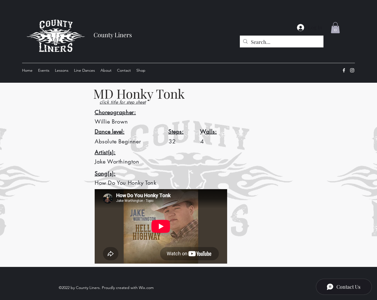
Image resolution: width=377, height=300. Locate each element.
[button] (335, 27)
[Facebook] (344, 70)
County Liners (113, 35)
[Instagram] (352, 70)
